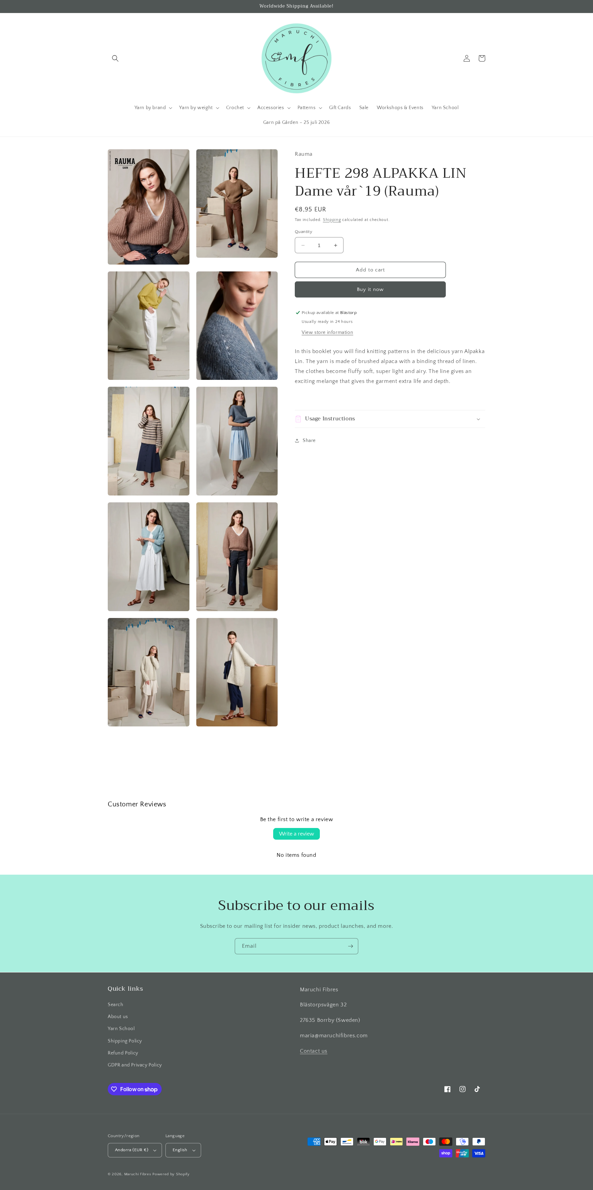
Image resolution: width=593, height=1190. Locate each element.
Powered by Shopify (171, 1174)
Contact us (313, 1051)
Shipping (332, 220)
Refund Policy (123, 1053)
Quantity (303, 231)
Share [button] (309, 440)
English (180, 1149)
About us (118, 1016)
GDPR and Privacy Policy (135, 1065)
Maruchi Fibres (137, 1174)
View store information (327, 332)
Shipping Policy (125, 1041)
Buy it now (370, 289)
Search (116, 1004)
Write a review (296, 834)
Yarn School (121, 1028)
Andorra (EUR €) (131, 1149)
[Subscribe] (350, 946)
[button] (115, 58)
